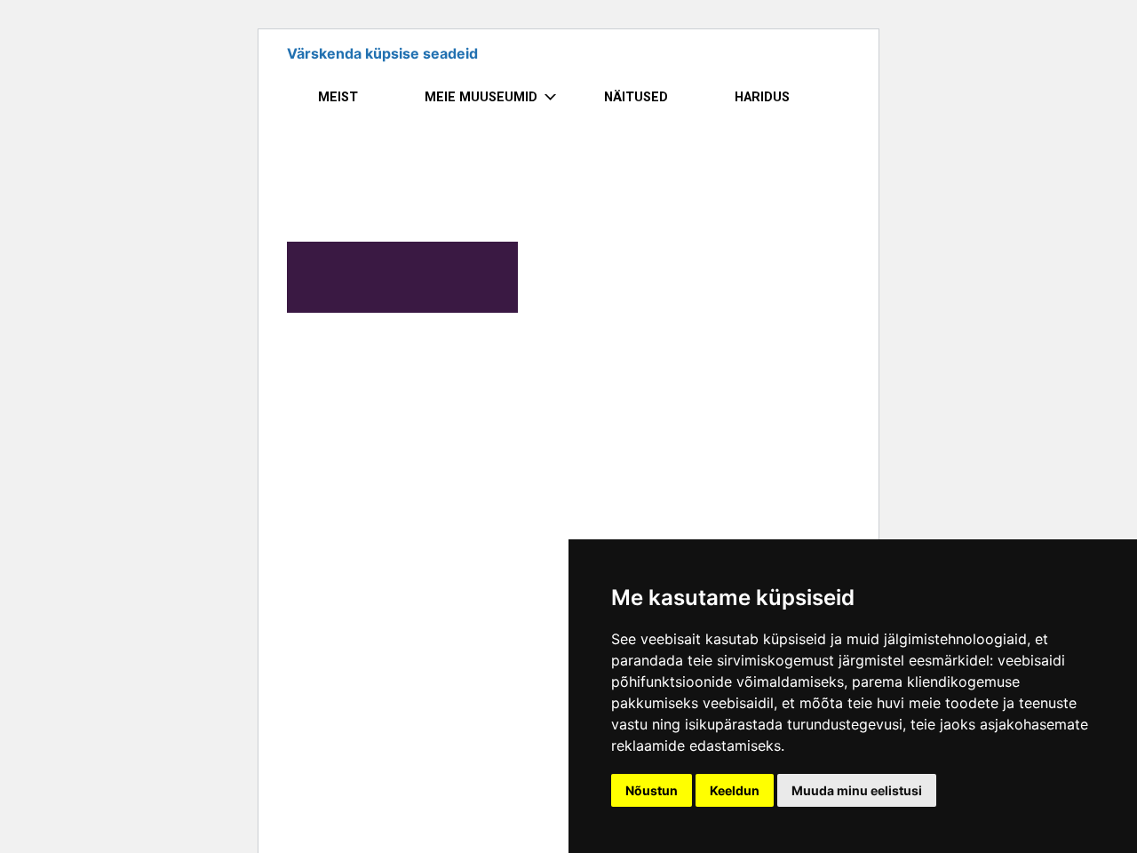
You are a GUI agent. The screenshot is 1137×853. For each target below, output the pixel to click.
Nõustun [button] (651, 790)
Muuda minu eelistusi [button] (856, 790)
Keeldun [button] (734, 790)
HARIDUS (762, 97)
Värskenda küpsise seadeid (382, 53)
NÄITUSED (636, 97)
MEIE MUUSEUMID (481, 97)
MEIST (338, 97)
